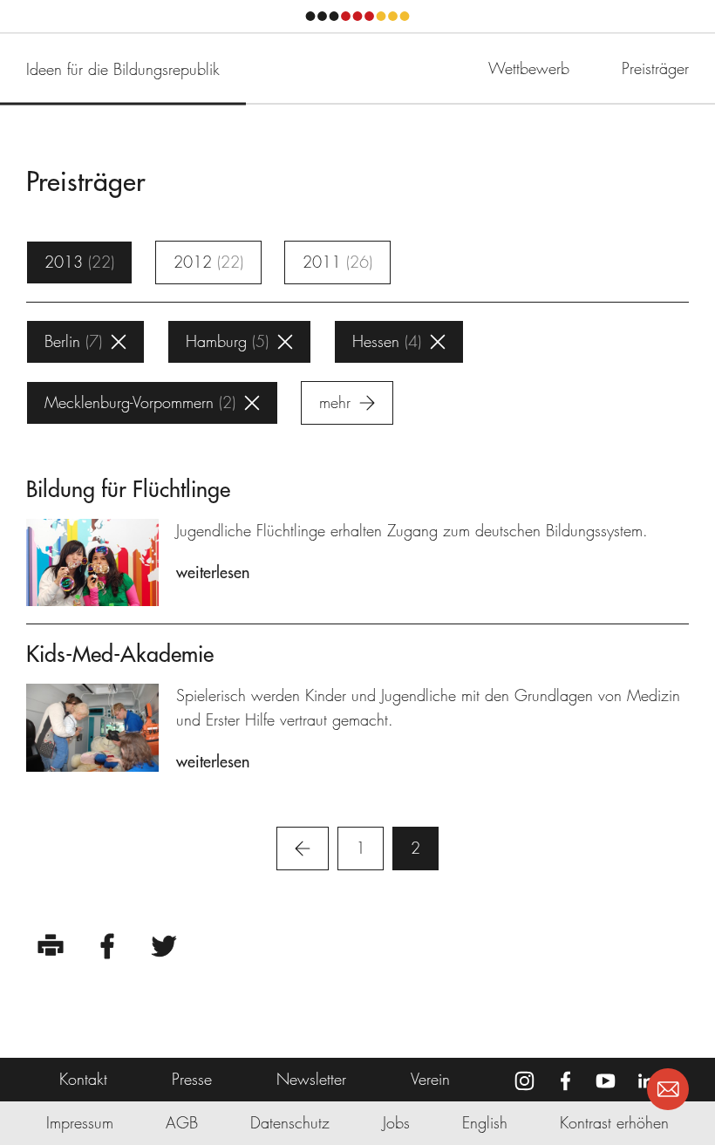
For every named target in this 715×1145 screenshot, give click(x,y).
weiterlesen (212, 572)
